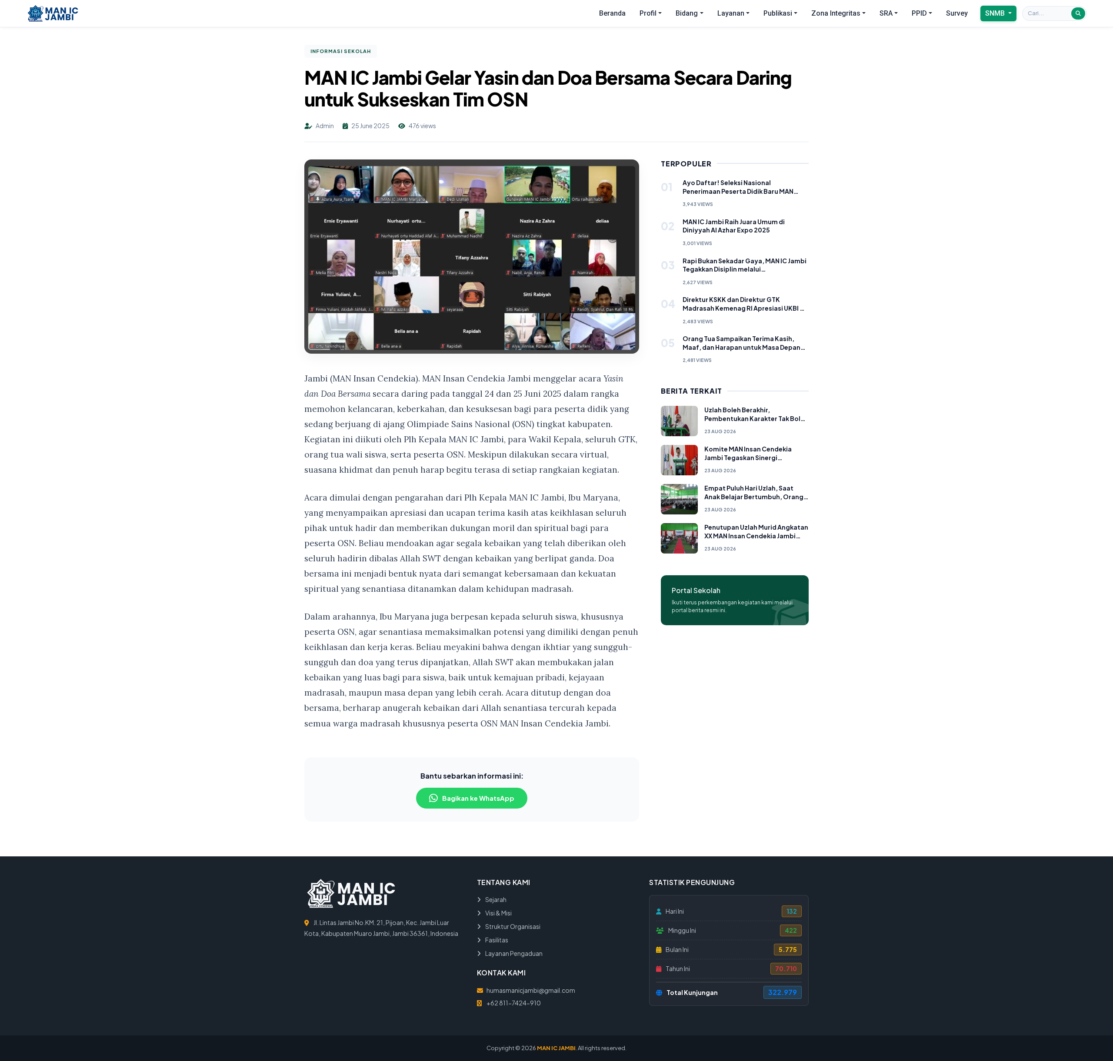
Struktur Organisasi (512, 926)
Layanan (730, 13)
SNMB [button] (995, 13)
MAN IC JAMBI (556, 1047)
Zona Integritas (835, 13)
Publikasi (777, 13)
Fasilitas (496, 940)
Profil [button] (648, 13)
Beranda (612, 13)
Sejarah (495, 899)
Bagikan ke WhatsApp (478, 798)
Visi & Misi (498, 913)
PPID (919, 13)
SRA (886, 13)
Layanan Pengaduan (513, 953)
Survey (957, 13)
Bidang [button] (687, 13)
